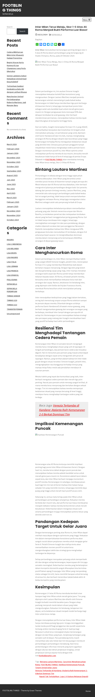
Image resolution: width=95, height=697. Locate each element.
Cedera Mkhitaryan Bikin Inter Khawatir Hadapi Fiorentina (15, 55)
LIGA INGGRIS (12, 257)
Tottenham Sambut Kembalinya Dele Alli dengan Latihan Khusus (17, 89)
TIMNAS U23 (12, 304)
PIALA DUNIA (12, 279)
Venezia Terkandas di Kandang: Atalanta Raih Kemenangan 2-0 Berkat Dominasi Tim (62, 409)
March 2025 (12, 197)
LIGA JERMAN (12, 266)
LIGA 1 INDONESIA (14, 244)
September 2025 (14, 171)
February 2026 (13, 148)
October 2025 (13, 166)
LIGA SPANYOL (13, 275)
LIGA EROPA (12, 253)
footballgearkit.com (47, 655)
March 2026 (12, 144)
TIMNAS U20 (12, 300)
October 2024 (13, 220)
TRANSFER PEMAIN (14, 309)
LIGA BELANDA (13, 248)
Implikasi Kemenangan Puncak (71, 664)
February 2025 (13, 202)
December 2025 (13, 157)
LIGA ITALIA (11, 262)
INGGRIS (10, 239)
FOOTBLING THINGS (12, 8)
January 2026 (12, 153)
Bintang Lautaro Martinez (51, 661)
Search (9, 27)
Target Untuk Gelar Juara (46, 667)
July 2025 (11, 180)
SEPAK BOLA (57, 34)
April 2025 (11, 193)
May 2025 (11, 188)
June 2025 (11, 184)
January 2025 (12, 206)
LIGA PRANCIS (12, 270)
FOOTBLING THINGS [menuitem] (53, 159)
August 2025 (12, 175)
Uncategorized (13, 313)
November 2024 (13, 215)
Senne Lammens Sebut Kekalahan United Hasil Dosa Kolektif (16, 78)
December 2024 (13, 211)
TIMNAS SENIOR (13, 296)
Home (88, 691)
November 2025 (13, 162)
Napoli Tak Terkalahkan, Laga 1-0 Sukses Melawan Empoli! (63, 676)
